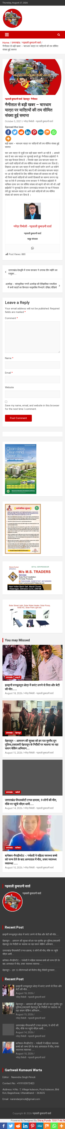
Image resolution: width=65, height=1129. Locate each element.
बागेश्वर (17, 848)
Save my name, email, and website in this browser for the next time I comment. (32, 407)
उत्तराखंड (9, 677)
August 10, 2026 (13, 867)
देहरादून (26, 99)
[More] (8, 139)
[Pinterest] (34, 132)
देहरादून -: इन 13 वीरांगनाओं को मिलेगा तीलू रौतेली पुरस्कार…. (29, 970)
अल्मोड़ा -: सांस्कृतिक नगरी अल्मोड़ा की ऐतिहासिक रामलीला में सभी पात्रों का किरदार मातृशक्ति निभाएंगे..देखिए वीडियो (31, 285)
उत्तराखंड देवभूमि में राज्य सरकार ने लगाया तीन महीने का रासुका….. (32, 272)
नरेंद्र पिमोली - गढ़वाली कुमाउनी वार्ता (38, 121)
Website (9, 387)
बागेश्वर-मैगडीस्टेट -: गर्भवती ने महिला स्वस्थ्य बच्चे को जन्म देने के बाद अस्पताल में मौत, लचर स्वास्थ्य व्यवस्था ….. (31, 859)
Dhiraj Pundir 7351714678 (51, 1120)
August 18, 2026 (13, 693)
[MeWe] (41, 132)
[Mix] (47, 132)
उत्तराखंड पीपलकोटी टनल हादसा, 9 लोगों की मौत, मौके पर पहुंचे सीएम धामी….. (37, 1027)
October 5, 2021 (13, 121)
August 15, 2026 (13, 752)
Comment (11, 318)
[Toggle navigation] (6, 35)
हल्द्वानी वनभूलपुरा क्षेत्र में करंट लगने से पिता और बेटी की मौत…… (30, 934)
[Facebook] (8, 132)
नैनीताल (34, 99)
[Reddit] (21, 132)
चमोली (17, 792)
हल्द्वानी (17, 677)
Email (9, 372)
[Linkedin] (28, 132)
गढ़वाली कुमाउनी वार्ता (13, 99)
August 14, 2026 (13, 808)
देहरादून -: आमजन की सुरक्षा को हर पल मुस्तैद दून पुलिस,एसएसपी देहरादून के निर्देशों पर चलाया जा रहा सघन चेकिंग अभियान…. (31, 744)
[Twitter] (15, 132)
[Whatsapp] (54, 132)
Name (9, 358)
